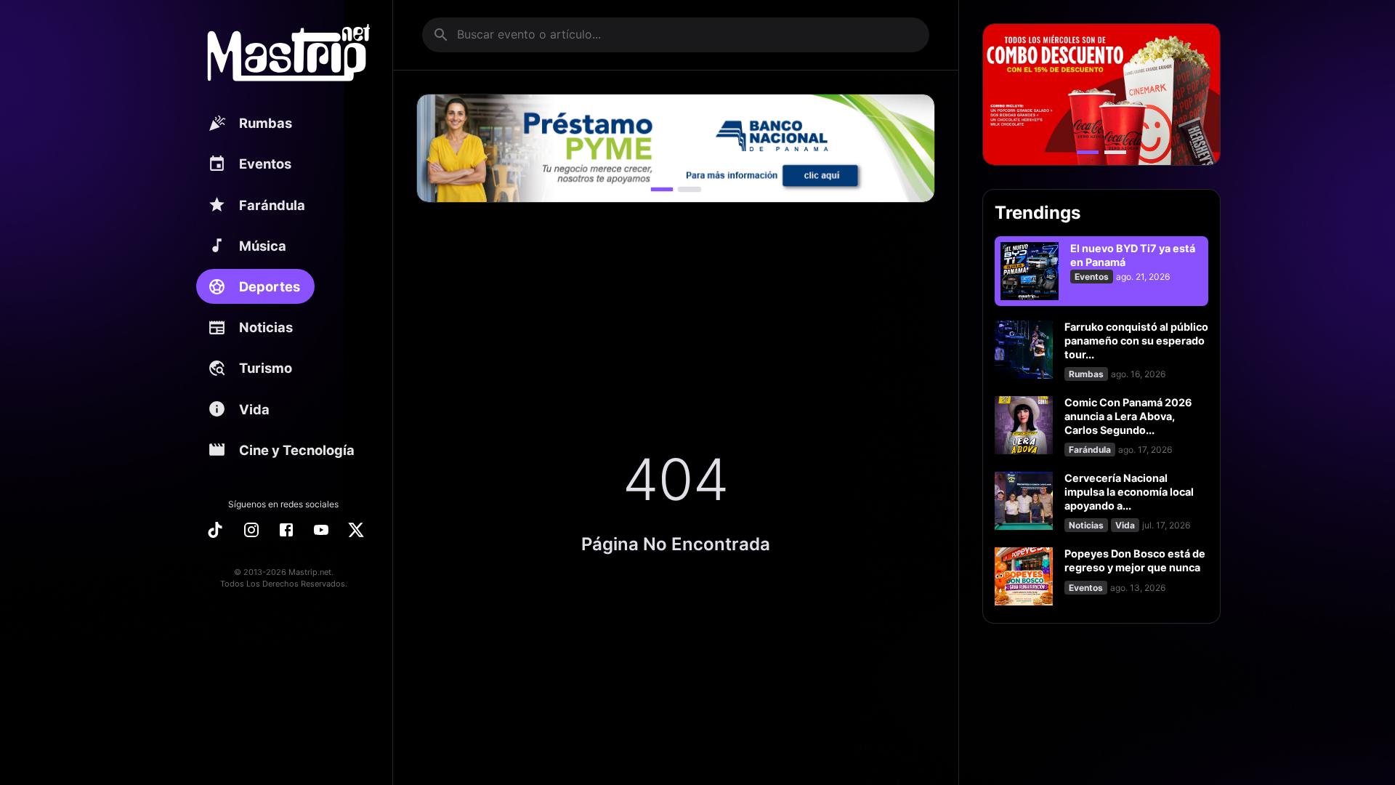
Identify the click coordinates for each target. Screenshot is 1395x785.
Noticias (266, 327)
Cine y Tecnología (297, 450)
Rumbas (265, 123)
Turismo (265, 368)
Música (262, 246)
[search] (441, 35)
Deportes (269, 286)
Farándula (272, 205)
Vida (254, 409)
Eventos (265, 164)
